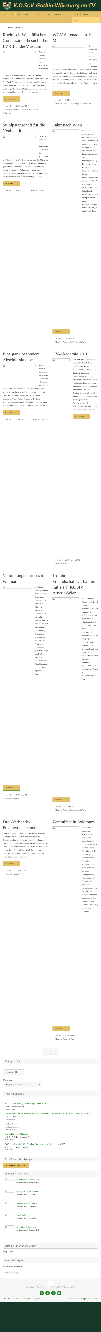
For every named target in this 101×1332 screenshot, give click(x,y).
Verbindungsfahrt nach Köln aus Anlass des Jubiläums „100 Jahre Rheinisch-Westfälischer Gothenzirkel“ (48, 1114)
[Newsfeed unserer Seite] (42, 1293)
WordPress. (94, 1299)
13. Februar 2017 (21, 419)
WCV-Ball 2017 (23, 1215)
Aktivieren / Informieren (16, 1165)
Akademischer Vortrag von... (28, 1203)
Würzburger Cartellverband (80, 104)
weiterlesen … (10, 99)
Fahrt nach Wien (67, 125)
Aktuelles (8, 110)
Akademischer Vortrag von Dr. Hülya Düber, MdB (25, 1103)
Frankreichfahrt (11, 1124)
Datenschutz (26, 1299)
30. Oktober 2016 (22, 795)
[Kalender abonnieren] (47, 1293)
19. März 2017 (70, 339)
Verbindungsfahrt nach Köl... (28, 1180)
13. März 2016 (20, 871)
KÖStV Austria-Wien (78, 342)
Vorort (23, 874)
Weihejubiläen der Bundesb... (28, 1191)
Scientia (41, 190)
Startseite (7, 1299)
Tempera (84, 1299)
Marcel (8, 106)
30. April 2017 (20, 190)
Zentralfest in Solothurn (73, 821)
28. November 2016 (72, 560)
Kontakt (17, 1299)
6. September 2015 (72, 1035)
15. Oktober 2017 (22, 106)
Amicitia (16, 110)
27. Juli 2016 (70, 806)
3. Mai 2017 (69, 100)
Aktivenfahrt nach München (16, 1134)
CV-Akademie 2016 (70, 353)
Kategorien (7, 1080)
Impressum (38, 1299)
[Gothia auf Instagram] (59, 1293)
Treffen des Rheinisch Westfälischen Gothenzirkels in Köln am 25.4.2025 (35, 1144)
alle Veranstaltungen (11, 1273)
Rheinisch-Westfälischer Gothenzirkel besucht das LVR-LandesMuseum (25, 40)
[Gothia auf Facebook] (53, 1293)
